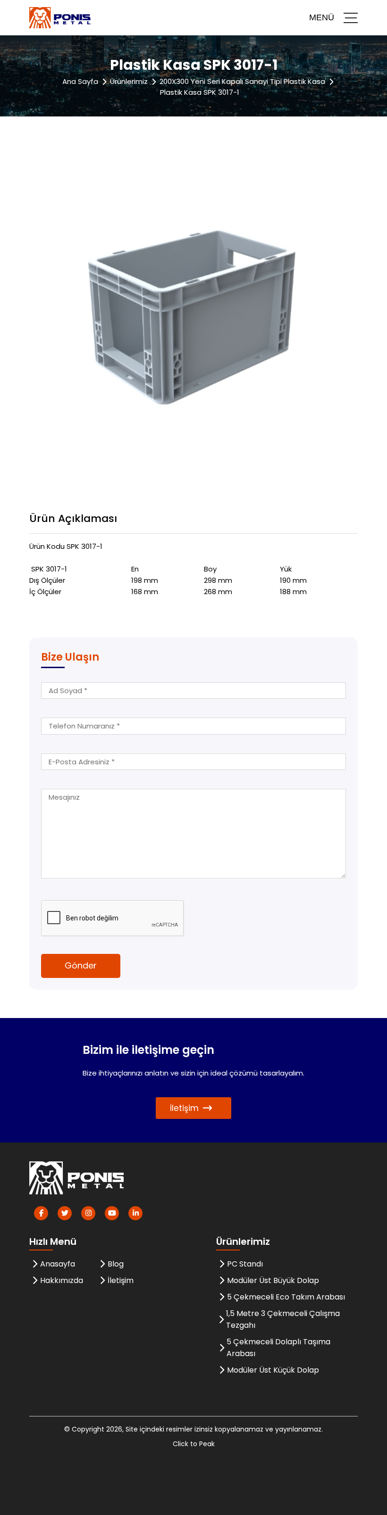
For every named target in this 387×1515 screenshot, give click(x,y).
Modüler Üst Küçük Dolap (273, 1370)
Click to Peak (194, 1444)
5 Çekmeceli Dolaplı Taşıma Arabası (278, 1347)
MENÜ (321, 17)
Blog (116, 1263)
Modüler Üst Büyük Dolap (273, 1280)
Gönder (81, 965)
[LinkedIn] (135, 1213)
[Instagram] (88, 1213)
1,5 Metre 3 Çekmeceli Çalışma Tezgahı (283, 1319)
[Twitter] (65, 1213)
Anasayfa (57, 1263)
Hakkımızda (61, 1280)
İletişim (184, 1108)
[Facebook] (41, 1213)
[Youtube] (112, 1213)
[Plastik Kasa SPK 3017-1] (193, 322)
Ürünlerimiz (129, 81)
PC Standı (245, 1263)
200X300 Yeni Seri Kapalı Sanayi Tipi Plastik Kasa (242, 81)
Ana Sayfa (80, 81)
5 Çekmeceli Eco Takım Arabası (286, 1296)
